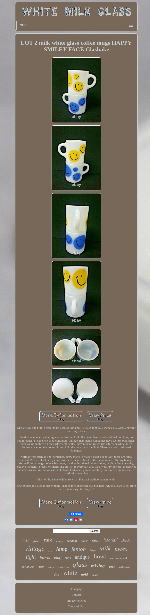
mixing (98, 565)
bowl (100, 556)
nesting (59, 541)
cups (67, 558)
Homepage (76, 589)
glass (80, 564)
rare (48, 539)
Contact (76, 594)
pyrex (121, 549)
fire (56, 574)
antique (82, 557)
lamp (62, 549)
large (93, 550)
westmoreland (118, 558)
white (70, 572)
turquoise (28, 566)
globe (112, 566)
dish (25, 540)
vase (41, 566)
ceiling (51, 567)
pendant (72, 540)
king (57, 558)
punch (95, 575)
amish (84, 540)
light (31, 557)
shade (125, 540)
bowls (45, 557)
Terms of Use (76, 606)
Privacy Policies (76, 600)
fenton (78, 549)
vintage (35, 548)
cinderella (63, 566)
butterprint (124, 566)
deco (96, 540)
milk (105, 547)
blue (50, 551)
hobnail (111, 540)
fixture (36, 541)
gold (84, 574)
